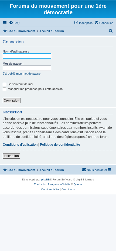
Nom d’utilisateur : (16, 51)
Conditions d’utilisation (20, 145)
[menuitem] (14, 23)
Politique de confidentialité (60, 145)
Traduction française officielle (52, 184)
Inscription (11, 156)
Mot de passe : (13, 63)
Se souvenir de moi (20, 84)
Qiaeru (78, 184)
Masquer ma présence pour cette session (35, 88)
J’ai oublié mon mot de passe (21, 73)
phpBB (45, 179)
